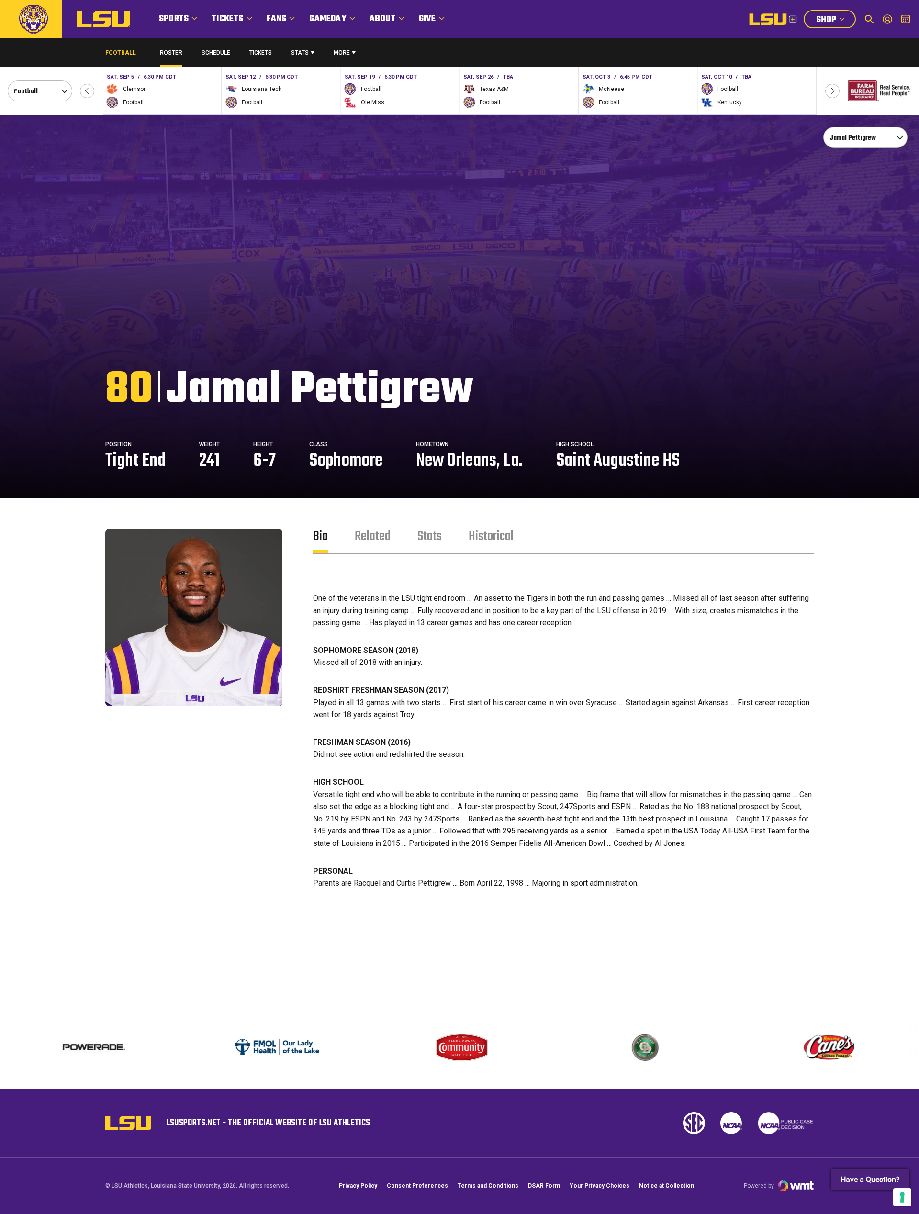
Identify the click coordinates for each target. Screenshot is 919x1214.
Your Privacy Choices (599, 1185)
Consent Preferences (417, 1185)
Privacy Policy (358, 1185)
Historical (491, 536)
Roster (171, 52)
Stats (300, 52)
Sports (174, 19)
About (383, 19)
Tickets (227, 19)
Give (427, 19)
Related (373, 536)
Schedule (216, 52)
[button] (87, 91)
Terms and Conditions (488, 1185)
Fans (277, 19)
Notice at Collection (666, 1185)
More (342, 52)
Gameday (327, 19)
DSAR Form (544, 1185)
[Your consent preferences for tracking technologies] (902, 1197)
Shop (836, 20)
